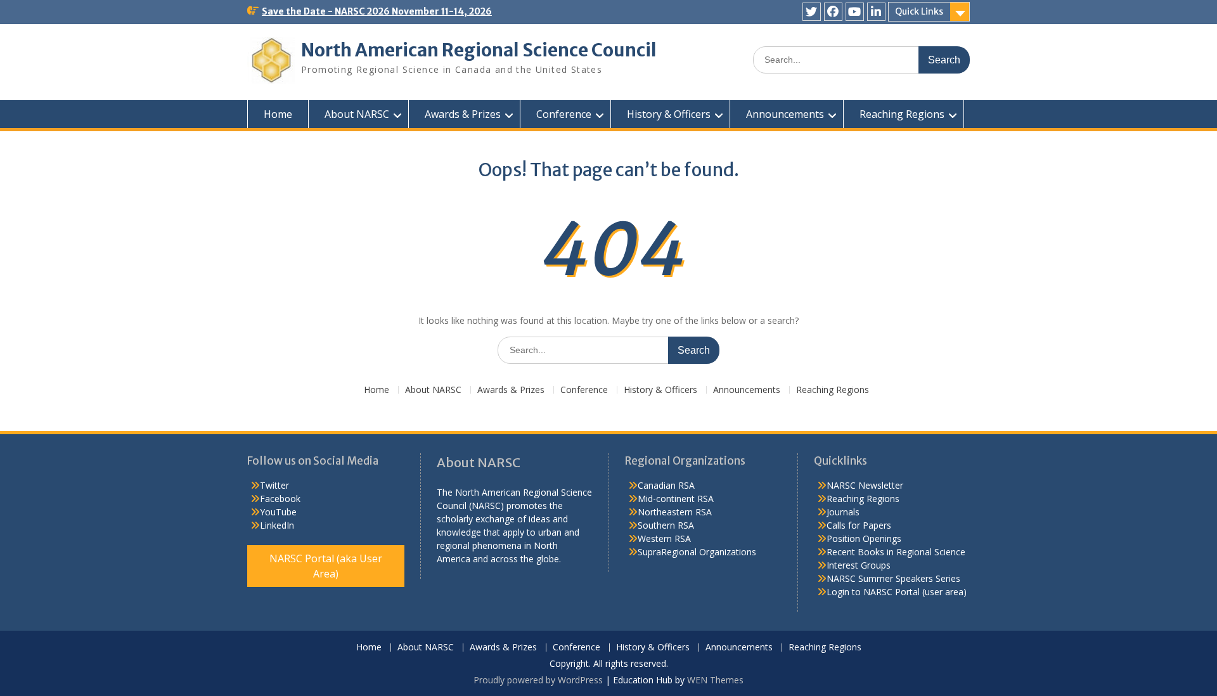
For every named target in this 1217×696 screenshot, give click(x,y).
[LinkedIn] (876, 12)
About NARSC (357, 114)
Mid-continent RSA (676, 499)
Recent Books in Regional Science (896, 552)
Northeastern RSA (675, 512)
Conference (563, 114)
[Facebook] (833, 12)
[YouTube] (855, 12)
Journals (843, 512)
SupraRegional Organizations (697, 552)
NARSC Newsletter (865, 485)
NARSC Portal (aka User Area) (325, 566)
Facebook (280, 499)
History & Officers (669, 114)
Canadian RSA (666, 485)
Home (278, 114)
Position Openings (864, 538)
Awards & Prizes (463, 114)
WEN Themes (715, 680)
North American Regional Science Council (479, 50)
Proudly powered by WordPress (538, 680)
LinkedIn (277, 525)
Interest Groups (859, 565)
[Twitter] (811, 12)
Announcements (785, 114)
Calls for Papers (859, 525)
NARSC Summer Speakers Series (893, 578)
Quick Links (919, 11)
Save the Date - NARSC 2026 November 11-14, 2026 (377, 11)
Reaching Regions (902, 114)
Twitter (274, 485)
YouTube (278, 512)
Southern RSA (666, 525)
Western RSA (664, 538)
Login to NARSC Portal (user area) (897, 592)
